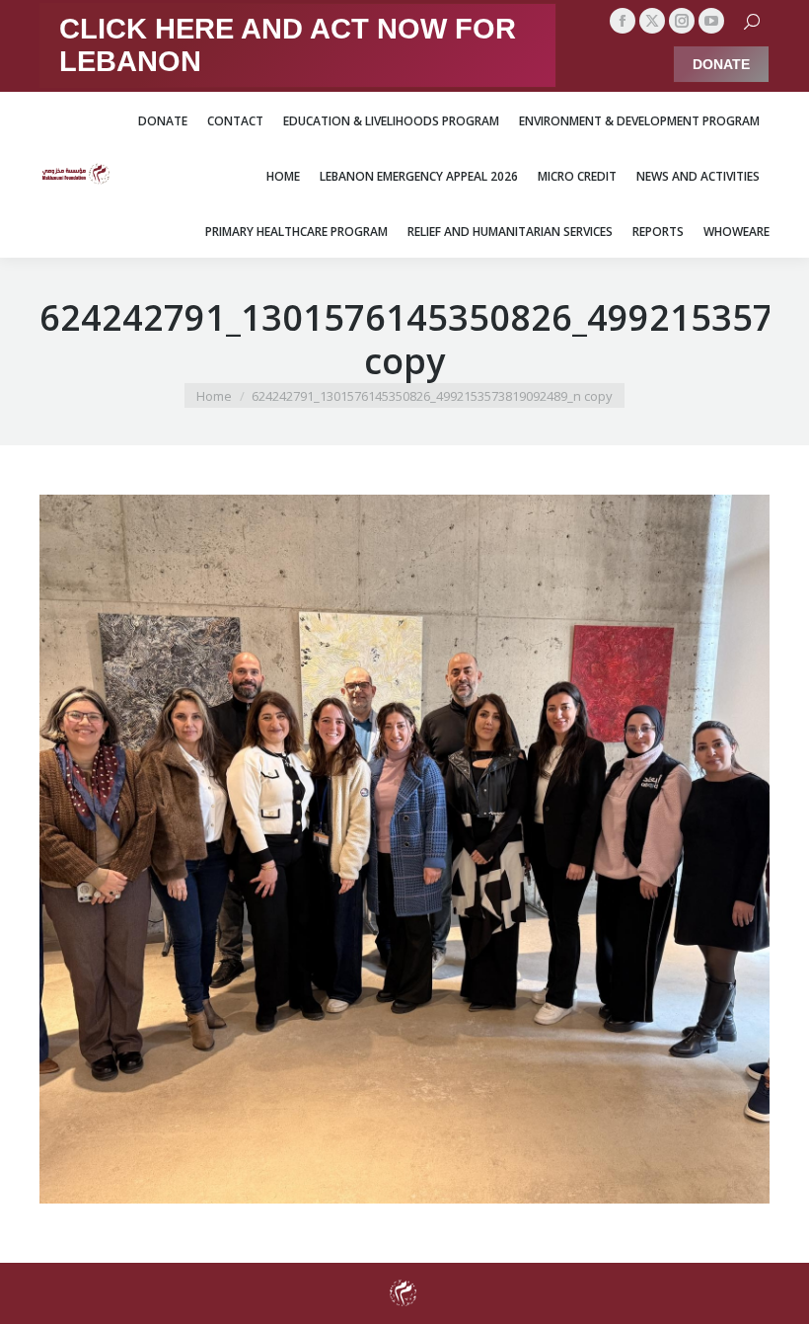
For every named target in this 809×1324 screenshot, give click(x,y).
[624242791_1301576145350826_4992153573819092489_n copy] (404, 849)
